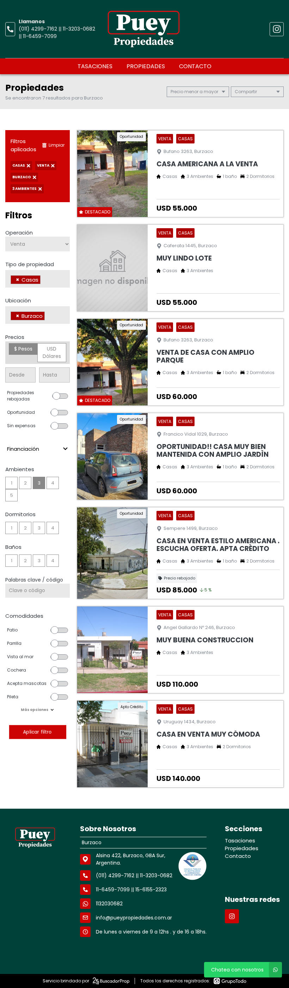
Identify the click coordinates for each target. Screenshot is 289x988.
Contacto (195, 66)
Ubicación (18, 300)
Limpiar (56, 145)
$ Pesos (23, 348)
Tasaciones (95, 66)
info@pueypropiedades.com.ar (134, 917)
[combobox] (37, 279)
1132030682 (109, 903)
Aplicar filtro (37, 732)
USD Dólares (52, 352)
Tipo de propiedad (29, 264)
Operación (19, 232)
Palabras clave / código (34, 579)
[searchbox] (44, 280)
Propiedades (146, 66)
